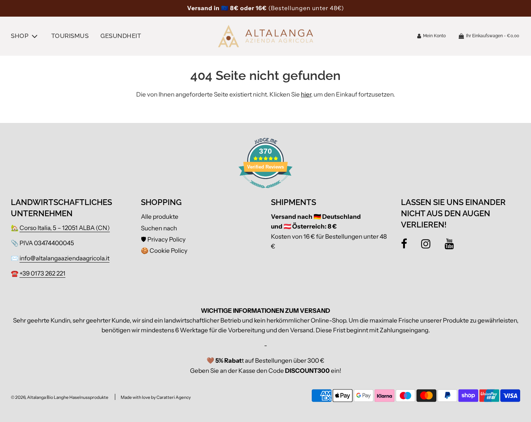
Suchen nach (159, 228)
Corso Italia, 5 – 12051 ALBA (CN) (65, 227)
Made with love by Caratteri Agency (156, 397)
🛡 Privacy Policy (163, 239)
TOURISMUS (70, 35)
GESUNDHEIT (120, 35)
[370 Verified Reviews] (265, 191)
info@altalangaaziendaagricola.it (64, 258)
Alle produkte (159, 216)
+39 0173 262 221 (42, 273)
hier (306, 94)
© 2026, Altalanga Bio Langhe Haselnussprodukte (59, 397)
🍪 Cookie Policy (164, 250)
